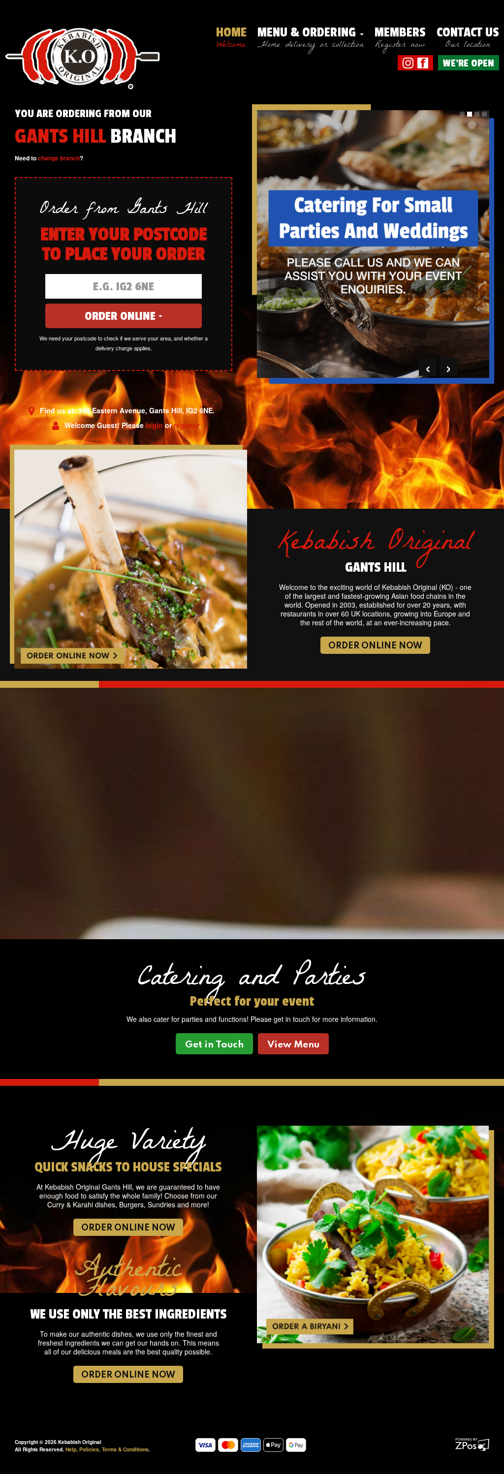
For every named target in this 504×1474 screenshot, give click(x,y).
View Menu (293, 1045)
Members (400, 37)
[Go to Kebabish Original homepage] (83, 51)
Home (231, 37)
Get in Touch (214, 1045)
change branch (59, 158)
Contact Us (468, 37)
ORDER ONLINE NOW (376, 646)
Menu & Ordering (310, 37)
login (154, 425)
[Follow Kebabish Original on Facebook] (422, 62)
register (186, 425)
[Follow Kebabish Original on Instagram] (408, 62)
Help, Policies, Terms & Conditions (107, 1449)
